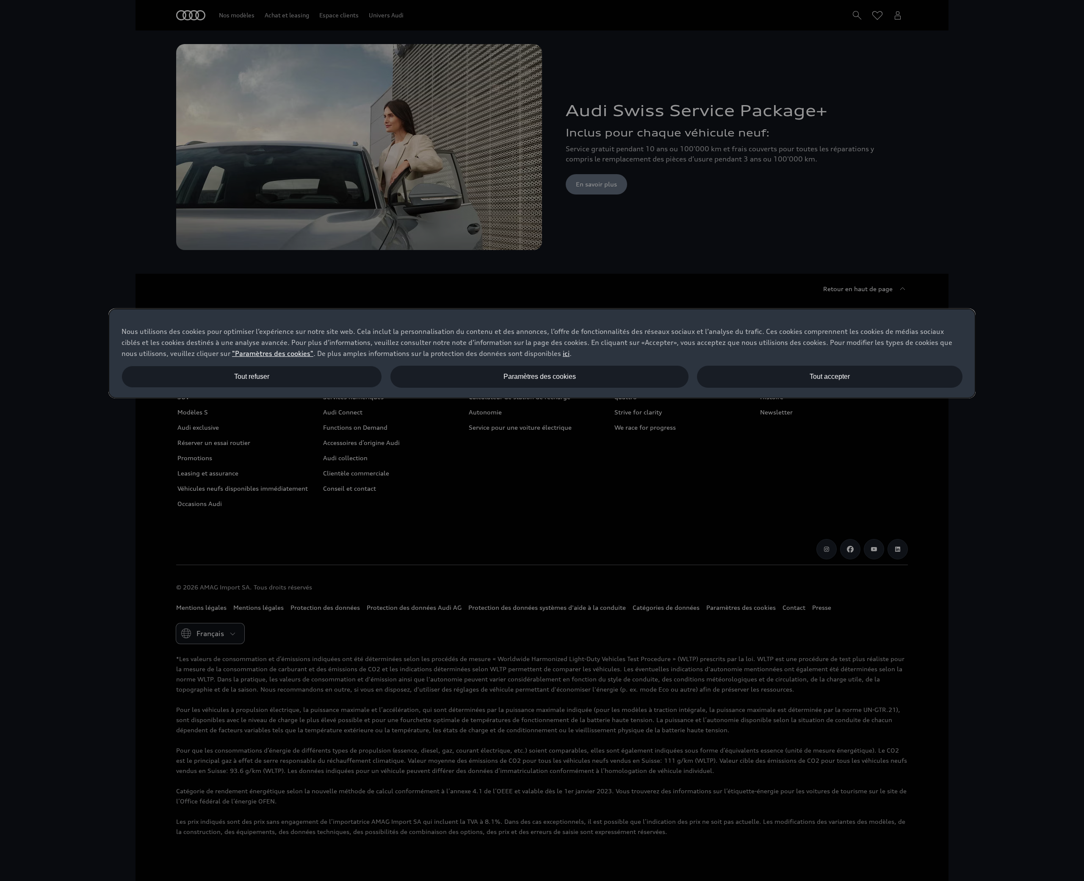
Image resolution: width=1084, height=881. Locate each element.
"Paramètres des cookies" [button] (272, 353)
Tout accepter (830, 376)
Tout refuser (251, 376)
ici (566, 353)
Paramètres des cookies (539, 376)
